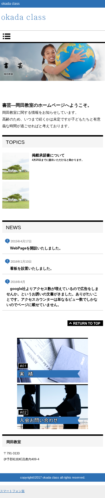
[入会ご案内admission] (52, 406)
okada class (52, 17)
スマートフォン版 (12, 491)
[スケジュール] (52, 360)
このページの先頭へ (85, 323)
